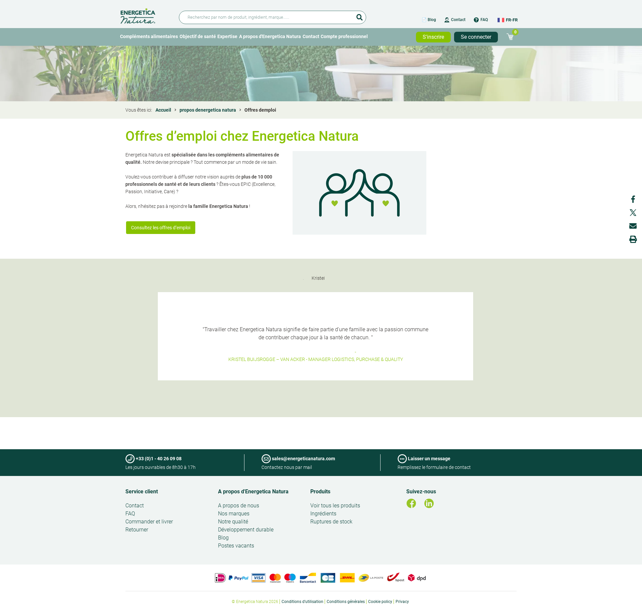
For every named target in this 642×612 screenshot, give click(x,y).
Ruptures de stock (331, 521)
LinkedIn (429, 503)
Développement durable (246, 529)
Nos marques (233, 513)
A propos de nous (238, 505)
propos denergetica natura (208, 110)
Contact (458, 19)
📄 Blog (429, 19)
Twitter (633, 212)
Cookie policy (380, 601)
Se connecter (476, 37)
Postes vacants (236, 545)
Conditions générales (346, 601)
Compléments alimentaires (149, 36)
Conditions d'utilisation (302, 601)
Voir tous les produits (335, 505)
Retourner (136, 529)
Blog (223, 537)
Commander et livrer (149, 521)
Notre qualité (233, 521)
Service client (141, 491)
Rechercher (359, 15)
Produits (320, 491)
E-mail (633, 226)
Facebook (633, 199)
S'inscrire (433, 37)
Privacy (402, 601)
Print (633, 239)
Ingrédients (323, 513)
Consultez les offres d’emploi (160, 227)
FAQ (484, 19)
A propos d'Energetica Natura (270, 36)
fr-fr (512, 19)
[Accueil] (145, 14)
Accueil (163, 110)
